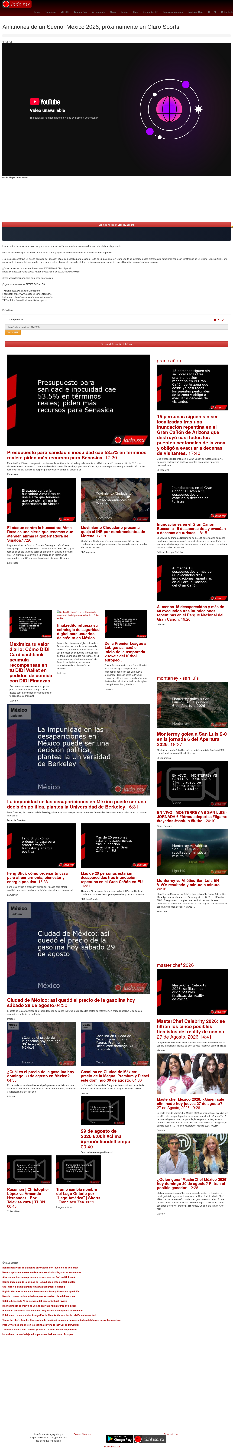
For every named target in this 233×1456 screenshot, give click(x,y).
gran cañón (169, 360)
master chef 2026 (175, 964)
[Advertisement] (78, 588)
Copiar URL (13, 332)
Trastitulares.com (112, 1446)
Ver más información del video (116, 344)
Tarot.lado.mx (171, 1434)
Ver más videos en (116, 224)
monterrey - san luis (178, 677)
